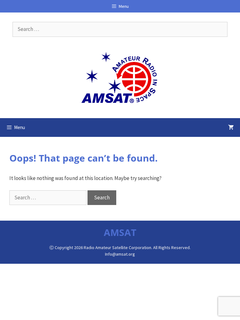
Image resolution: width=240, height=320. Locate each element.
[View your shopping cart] (231, 127)
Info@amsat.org (120, 254)
